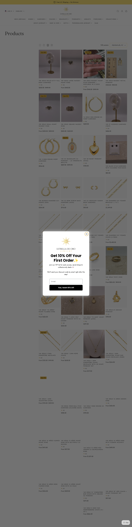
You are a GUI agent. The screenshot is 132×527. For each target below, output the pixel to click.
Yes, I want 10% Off (66, 287)
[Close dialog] (86, 234)
